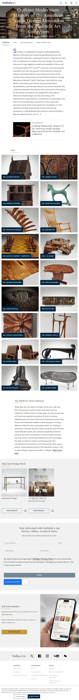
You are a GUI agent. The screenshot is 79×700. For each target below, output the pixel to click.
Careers (34, 679)
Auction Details (26, 42)
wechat (65, 656)
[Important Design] (14, 482)
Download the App (19, 675)
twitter (31, 656)
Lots (15, 42)
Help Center (17, 668)
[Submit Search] (61, 3)
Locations (16, 672)
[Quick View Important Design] (25, 511)
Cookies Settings (20, 696)
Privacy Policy (36, 672)
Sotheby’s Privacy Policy (43, 559)
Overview (5, 42)
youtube (56, 656)
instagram (47, 656)
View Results (11, 511)
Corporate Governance (39, 675)
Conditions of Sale (44, 42)
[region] (39, 693)
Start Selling (14, 632)
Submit (39, 575)
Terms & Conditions (56, 672)
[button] (39, 148)
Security (52, 668)
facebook (39, 656)
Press (33, 668)
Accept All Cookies (34, 696)
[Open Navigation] (76, 2)
